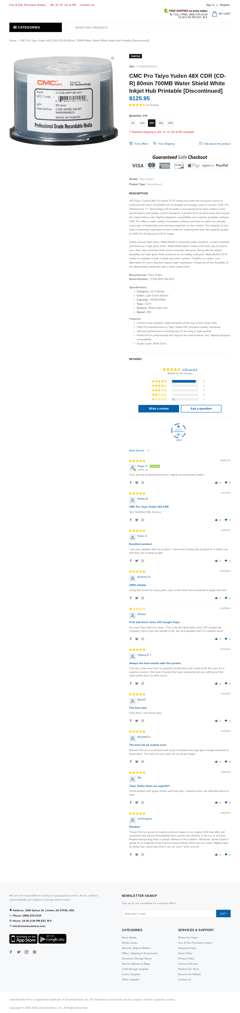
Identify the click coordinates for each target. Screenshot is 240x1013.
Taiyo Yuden (146, 178)
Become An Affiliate (189, 974)
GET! (223, 913)
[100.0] (178, 430)
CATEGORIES (28, 27)
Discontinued (154, 184)
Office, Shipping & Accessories (140, 953)
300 (161, 122)
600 (170, 122)
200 (151, 122)
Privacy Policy (186, 958)
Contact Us (184, 979)
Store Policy (185, 953)
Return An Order (188, 937)
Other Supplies (131, 979)
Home (12, 40)
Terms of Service (188, 963)
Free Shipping (166, 143)
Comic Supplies (131, 974)
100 (142, 122)
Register (225, 4)
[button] (137, 104)
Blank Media (129, 937)
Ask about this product (217, 143)
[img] (137, 460)
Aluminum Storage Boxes (137, 958)
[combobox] (148, 27)
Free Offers (141, 143)
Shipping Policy (187, 947)
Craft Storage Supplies (135, 968)
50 (132, 122)
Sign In (210, 4)
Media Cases (129, 942)
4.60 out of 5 (189, 369)
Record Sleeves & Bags (136, 963)
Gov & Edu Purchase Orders (195, 942)
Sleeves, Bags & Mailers (136, 947)
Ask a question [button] (201, 408)
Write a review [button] (159, 408)
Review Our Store (188, 968)
